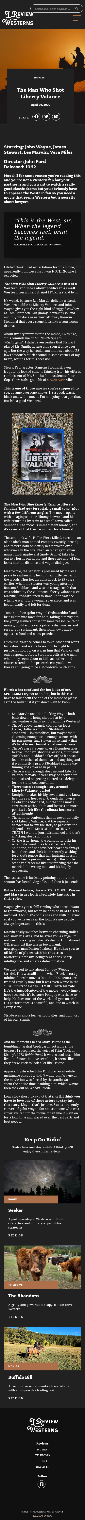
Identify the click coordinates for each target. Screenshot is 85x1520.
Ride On (16, 1235)
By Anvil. (48, 1516)
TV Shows (42, 1455)
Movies (42, 1449)
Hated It (42, 1466)
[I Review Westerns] (21, 18)
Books (42, 1461)
